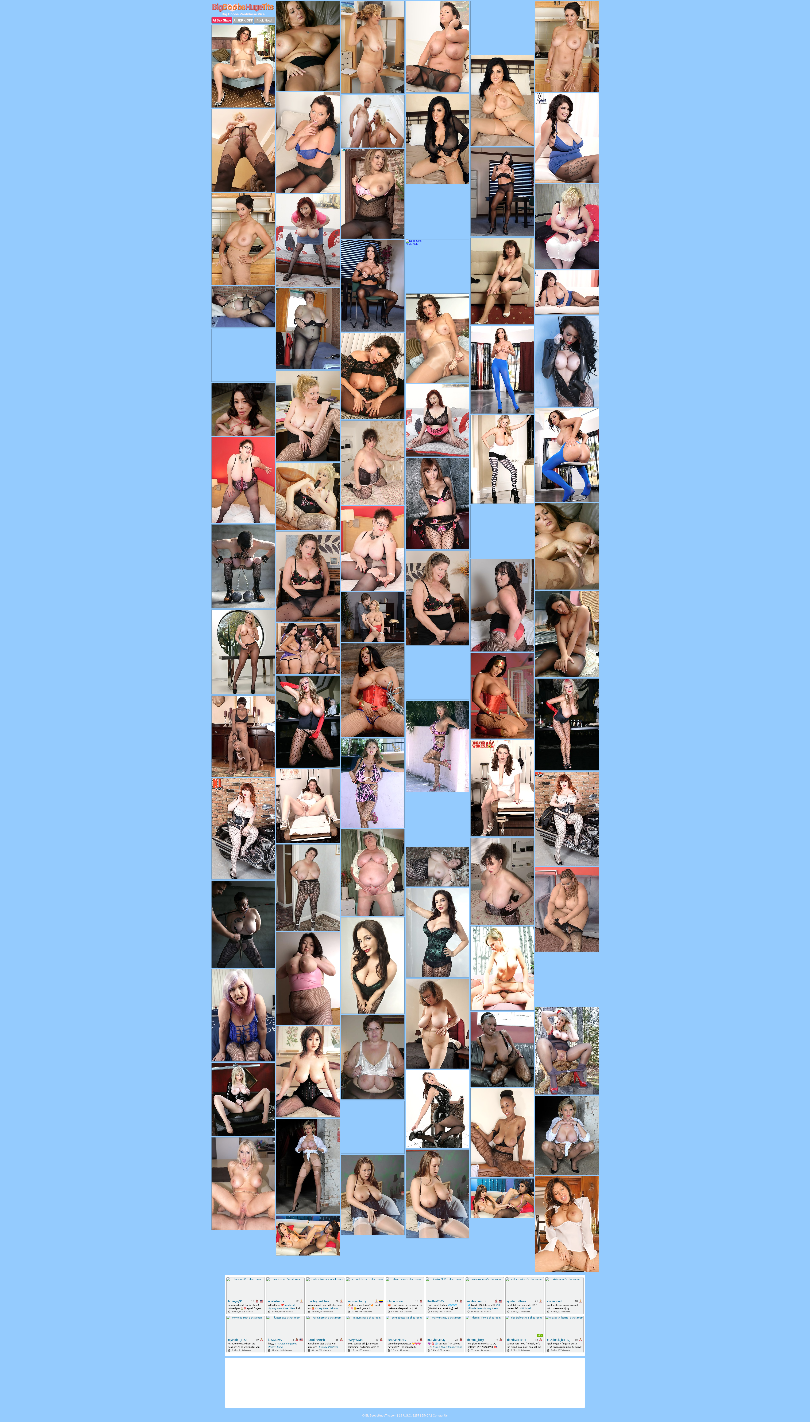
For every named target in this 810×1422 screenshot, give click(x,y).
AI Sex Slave (222, 20)
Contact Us (440, 1415)
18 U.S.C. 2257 (409, 1415)
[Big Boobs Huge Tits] (243, 7)
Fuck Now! (264, 20)
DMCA (426, 1415)
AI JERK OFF (243, 20)
